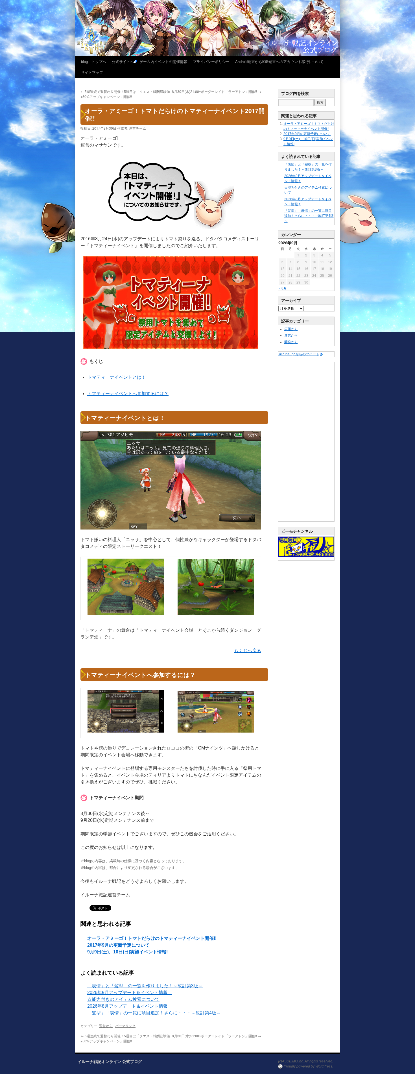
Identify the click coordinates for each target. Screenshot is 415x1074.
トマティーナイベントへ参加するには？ (128, 393)
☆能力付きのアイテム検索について (123, 999)
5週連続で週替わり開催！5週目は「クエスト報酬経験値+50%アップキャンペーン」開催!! (125, 94)
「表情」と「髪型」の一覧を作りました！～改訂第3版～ (145, 985)
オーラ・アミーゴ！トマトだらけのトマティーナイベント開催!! (152, 938)
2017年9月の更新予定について (118, 945)
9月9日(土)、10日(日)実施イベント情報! (127, 951)
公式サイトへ (123, 61)
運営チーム (137, 128)
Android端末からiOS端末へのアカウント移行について (279, 61)
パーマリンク (125, 1025)
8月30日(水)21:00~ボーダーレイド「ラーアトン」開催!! (216, 91)
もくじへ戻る (247, 650)
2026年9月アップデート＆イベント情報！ (129, 992)
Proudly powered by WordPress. (308, 1066)
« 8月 (283, 288)
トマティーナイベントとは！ (116, 377)
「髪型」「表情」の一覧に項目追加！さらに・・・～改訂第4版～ (154, 1012)
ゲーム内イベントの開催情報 (163, 61)
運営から (106, 1025)
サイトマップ (92, 72)
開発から (291, 342)
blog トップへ (93, 61)
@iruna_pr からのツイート (298, 354)
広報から (291, 329)
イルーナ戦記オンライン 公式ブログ (110, 1061)
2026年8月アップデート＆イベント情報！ (129, 1006)
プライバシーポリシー (211, 61)
